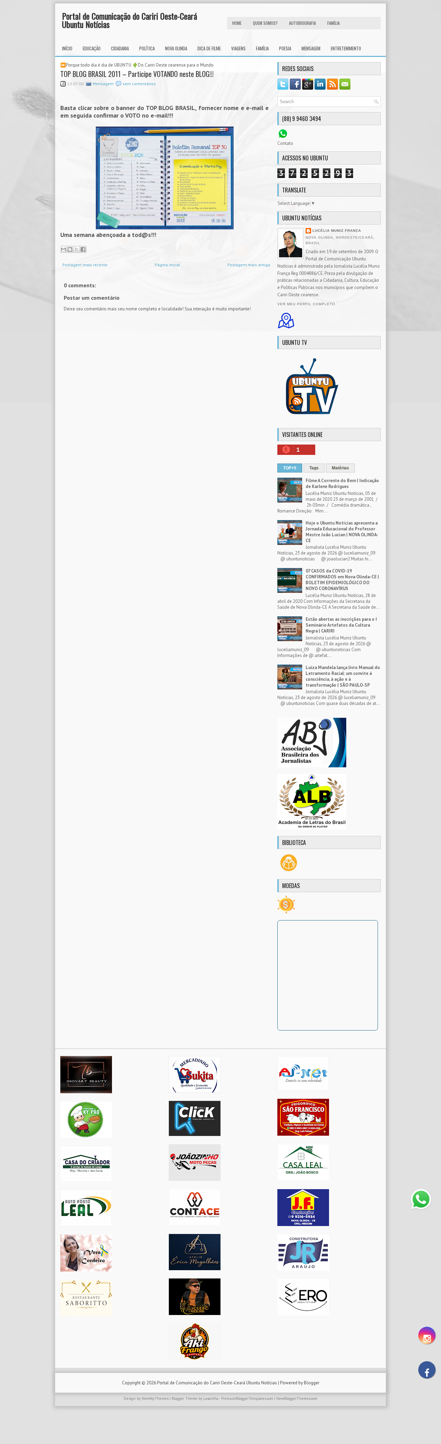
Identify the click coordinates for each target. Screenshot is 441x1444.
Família (262, 48)
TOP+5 (289, 468)
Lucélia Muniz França (336, 230)
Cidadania (120, 48)
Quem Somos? (265, 23)
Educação (92, 48)
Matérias (340, 468)
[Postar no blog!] (69, 249)
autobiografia (302, 23)
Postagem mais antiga (248, 264)
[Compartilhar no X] (76, 249)
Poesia (285, 48)
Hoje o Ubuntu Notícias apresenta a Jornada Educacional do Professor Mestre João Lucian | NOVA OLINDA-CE (342, 532)
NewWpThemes (155, 1398)
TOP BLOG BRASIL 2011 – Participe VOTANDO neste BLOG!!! (137, 73)
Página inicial (167, 264)
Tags (314, 468)
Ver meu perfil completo (306, 304)
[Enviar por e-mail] (63, 249)
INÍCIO (67, 48)
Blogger (311, 1383)
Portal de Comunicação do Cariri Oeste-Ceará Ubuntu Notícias (129, 20)
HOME (237, 23)
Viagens (238, 48)
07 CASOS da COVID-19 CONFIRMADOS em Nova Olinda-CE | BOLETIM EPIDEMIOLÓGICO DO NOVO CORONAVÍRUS (342, 579)
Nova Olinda (176, 48)
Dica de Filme (209, 48)
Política (147, 48)
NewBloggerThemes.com (296, 1398)
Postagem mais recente (84, 264)
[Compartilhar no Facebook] (83, 249)
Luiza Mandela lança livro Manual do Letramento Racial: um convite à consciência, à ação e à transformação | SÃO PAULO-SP (343, 676)
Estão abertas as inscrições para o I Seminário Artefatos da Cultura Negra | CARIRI (341, 625)
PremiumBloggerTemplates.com (247, 1398)
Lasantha (210, 1398)
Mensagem (310, 48)
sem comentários (139, 83)
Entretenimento (346, 48)
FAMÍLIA (333, 23)
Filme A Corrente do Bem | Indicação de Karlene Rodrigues (342, 483)
